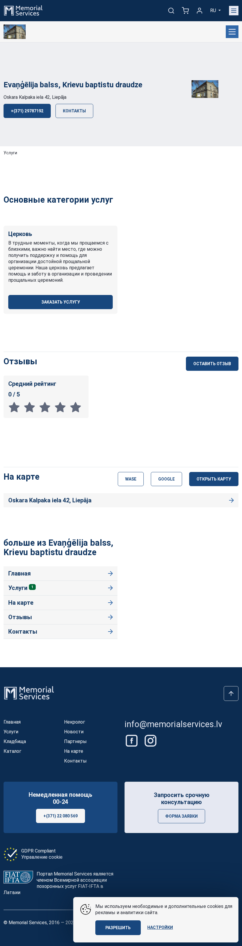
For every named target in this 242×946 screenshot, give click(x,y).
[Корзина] (185, 11)
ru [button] (213, 10)
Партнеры (75, 741)
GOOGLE (166, 479)
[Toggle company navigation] (232, 31)
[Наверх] (231, 693)
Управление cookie (42, 857)
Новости (74, 731)
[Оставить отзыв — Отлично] (77, 407)
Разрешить (118, 927)
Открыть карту (214, 479)
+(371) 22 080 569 (60, 816)
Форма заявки (181, 816)
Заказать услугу (60, 302)
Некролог (74, 722)
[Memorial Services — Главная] (23, 10)
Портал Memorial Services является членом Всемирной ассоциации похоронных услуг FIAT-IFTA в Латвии (58, 883)
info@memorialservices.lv (173, 724)
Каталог (12, 751)
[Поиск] (171, 11)
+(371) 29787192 (27, 111)
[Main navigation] (233, 10)
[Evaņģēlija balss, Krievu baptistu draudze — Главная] (15, 31)
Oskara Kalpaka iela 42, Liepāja (35, 97)
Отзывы (20, 617)
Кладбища (15, 741)
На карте (20, 602)
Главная (19, 573)
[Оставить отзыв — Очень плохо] (16, 407)
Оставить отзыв (212, 363)
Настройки (160, 927)
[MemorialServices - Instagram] (150, 740)
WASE (130, 479)
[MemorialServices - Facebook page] (132, 740)
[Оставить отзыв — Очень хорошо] (62, 407)
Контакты (74, 111)
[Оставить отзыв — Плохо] (31, 407)
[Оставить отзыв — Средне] (46, 407)
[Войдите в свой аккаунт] (199, 11)
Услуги (10, 152)
